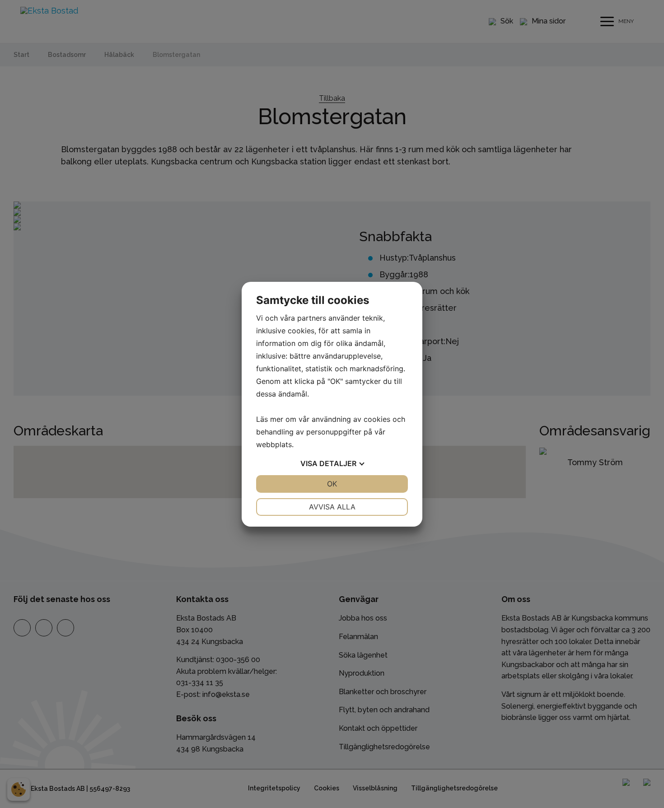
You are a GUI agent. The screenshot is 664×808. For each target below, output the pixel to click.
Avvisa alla (332, 506)
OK (332, 483)
